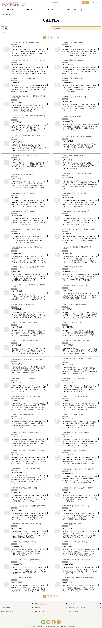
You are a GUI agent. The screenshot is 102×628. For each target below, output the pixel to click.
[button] (92, 9)
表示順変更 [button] (57, 28)
